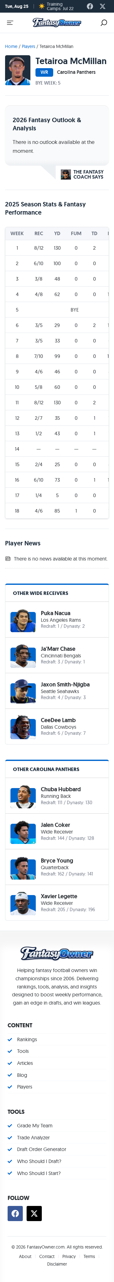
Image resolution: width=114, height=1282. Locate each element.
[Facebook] (90, 6)
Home (11, 46)
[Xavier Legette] (23, 902)
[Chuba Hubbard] (23, 795)
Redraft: (48, 626)
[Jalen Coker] (23, 831)
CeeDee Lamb (58, 720)
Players (28, 46)
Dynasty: (72, 626)
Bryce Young (57, 860)
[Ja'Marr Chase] (23, 655)
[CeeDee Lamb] (23, 726)
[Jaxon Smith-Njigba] (23, 690)
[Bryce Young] (23, 867)
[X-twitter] (102, 6)
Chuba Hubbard (61, 789)
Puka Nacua (55, 613)
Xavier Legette (59, 896)
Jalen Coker (55, 825)
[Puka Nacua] (23, 619)
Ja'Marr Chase (58, 649)
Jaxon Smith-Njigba (65, 684)
